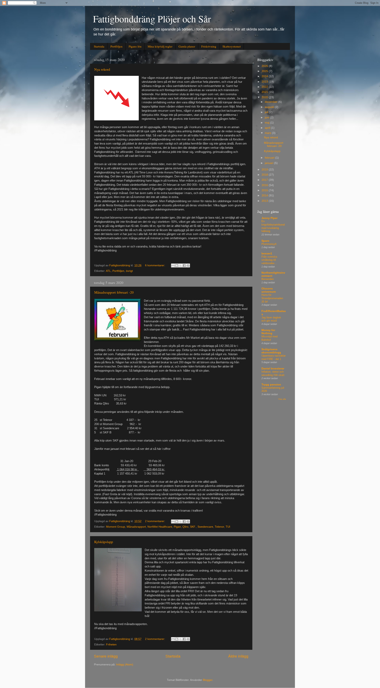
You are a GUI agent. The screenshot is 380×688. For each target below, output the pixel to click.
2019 (265, 169)
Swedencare (205, 526)
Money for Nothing (268, 332)
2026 (265, 66)
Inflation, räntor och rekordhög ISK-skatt (272, 373)
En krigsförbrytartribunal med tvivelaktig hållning (273, 226)
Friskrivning (208, 46)
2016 (265, 185)
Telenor (219, 526)
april (268, 127)
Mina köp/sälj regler (160, 46)
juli (267, 112)
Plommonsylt (268, 244)
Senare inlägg (106, 656)
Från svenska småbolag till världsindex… (269, 260)
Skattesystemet (231, 46)
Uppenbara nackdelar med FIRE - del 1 (273, 357)
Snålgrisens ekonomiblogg (271, 351)
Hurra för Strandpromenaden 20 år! (272, 298)
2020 (265, 97)
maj (267, 122)
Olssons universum (268, 290)
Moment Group (115, 526)
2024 (265, 76)
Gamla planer (187, 46)
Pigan (177, 526)
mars (268, 132)
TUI (228, 526)
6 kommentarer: (155, 265)
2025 (265, 71)
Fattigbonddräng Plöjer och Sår (152, 18)
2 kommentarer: (155, 521)
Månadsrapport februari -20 (114, 292)
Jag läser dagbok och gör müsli (271, 319)
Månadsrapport (136, 526)
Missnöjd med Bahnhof (269, 338)
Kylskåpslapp (103, 541)
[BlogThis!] (177, 265)
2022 (265, 86)
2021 (265, 91)
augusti (270, 107)
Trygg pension (271, 384)
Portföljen (116, 46)
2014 (265, 195)
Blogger (207, 679)
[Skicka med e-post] (173, 265)
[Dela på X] (180, 265)
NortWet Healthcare (159, 526)
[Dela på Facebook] (184, 265)
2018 (265, 174)
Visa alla (282, 399)
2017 (265, 179)
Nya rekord (102, 69)
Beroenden (267, 279)
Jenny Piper (269, 218)
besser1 (266, 253)
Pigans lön (135, 46)
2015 (265, 190)
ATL (108, 270)
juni (267, 117)
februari (270, 157)
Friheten (111, 644)
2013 (265, 200)
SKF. (193, 526)
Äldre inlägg (238, 656)
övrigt (129, 270)
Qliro (185, 526)
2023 (265, 81)
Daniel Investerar (272, 368)
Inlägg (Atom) (124, 664)
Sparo (265, 240)
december (271, 101)
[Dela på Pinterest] (188, 265)
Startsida (99, 46)
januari (269, 163)
